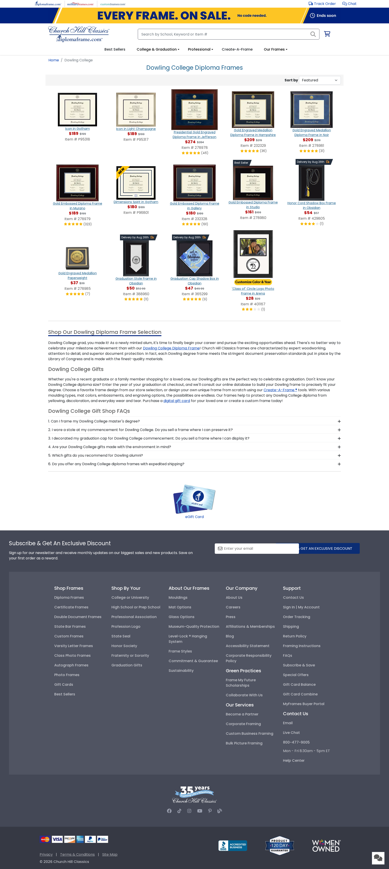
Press (230, 616)
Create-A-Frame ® (280, 390)
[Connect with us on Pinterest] (210, 811)
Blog (230, 636)
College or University (130, 597)
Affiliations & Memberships (250, 626)
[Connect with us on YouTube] (199, 811)
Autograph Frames (71, 665)
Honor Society (124, 645)
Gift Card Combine (300, 694)
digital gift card (176, 400)
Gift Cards (63, 684)
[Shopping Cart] (327, 34)
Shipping (291, 626)
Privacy (46, 854)
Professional (199, 49)
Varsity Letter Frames (73, 645)
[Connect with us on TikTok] (179, 811)
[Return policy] (279, 845)
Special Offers (296, 674)
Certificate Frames (71, 607)
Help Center (294, 760)
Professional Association (134, 616)
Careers (233, 607)
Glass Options (181, 616)
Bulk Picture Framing (244, 743)
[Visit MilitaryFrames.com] (80, 3)
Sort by (291, 80)
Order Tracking (296, 616)
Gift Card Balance (299, 684)
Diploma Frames (69, 597)
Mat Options (180, 607)
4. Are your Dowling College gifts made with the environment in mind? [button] (109, 446)
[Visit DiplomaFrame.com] (48, 3)
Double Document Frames (78, 616)
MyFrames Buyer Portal (303, 703)
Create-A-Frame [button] (237, 49)
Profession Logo (125, 626)
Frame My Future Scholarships (241, 682)
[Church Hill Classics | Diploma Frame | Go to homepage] (78, 34)
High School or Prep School (135, 607)
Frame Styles (180, 651)
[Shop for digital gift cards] (194, 499)
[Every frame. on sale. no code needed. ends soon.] (194, 15)
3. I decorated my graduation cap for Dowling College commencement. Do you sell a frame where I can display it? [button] (148, 438)
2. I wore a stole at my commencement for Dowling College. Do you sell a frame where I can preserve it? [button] (140, 429)
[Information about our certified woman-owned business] (326, 845)
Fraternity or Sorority (130, 655)
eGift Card (194, 516)
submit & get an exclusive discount (317, 548)
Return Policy (294, 636)
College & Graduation (157, 49)
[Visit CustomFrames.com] (113, 3)
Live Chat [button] (291, 732)
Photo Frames (66, 674)
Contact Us (293, 597)
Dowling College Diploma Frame (171, 348)
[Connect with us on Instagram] (189, 811)
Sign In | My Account (301, 607)
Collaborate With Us (244, 695)
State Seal (120, 636)
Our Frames (274, 49)
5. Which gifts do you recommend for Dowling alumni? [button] (95, 455)
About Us (234, 597)
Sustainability (181, 670)
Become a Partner (242, 714)
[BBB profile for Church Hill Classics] (232, 845)
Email (288, 723)
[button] (349, 3)
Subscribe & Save (299, 665)
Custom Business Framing (249, 733)
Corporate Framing (243, 723)
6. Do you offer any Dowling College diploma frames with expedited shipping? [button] (116, 464)
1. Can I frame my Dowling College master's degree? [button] (94, 421)
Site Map (110, 854)
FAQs (287, 655)
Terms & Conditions (77, 854)
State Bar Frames (70, 626)
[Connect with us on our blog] (219, 811)
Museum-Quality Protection (194, 626)
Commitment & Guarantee (193, 660)
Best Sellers (64, 694)
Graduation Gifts (126, 665)
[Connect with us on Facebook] (169, 811)
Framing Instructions (302, 645)
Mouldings (178, 597)
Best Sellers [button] (114, 49)
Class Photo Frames (72, 655)
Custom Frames (69, 636)
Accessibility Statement (247, 645)
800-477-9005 (296, 742)
